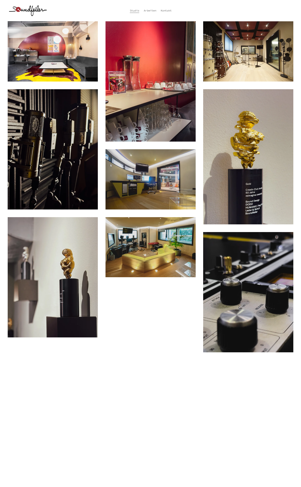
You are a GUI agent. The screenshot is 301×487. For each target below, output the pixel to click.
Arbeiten (150, 10)
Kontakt (166, 10)
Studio (134, 10)
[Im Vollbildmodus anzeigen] (53, 51)
